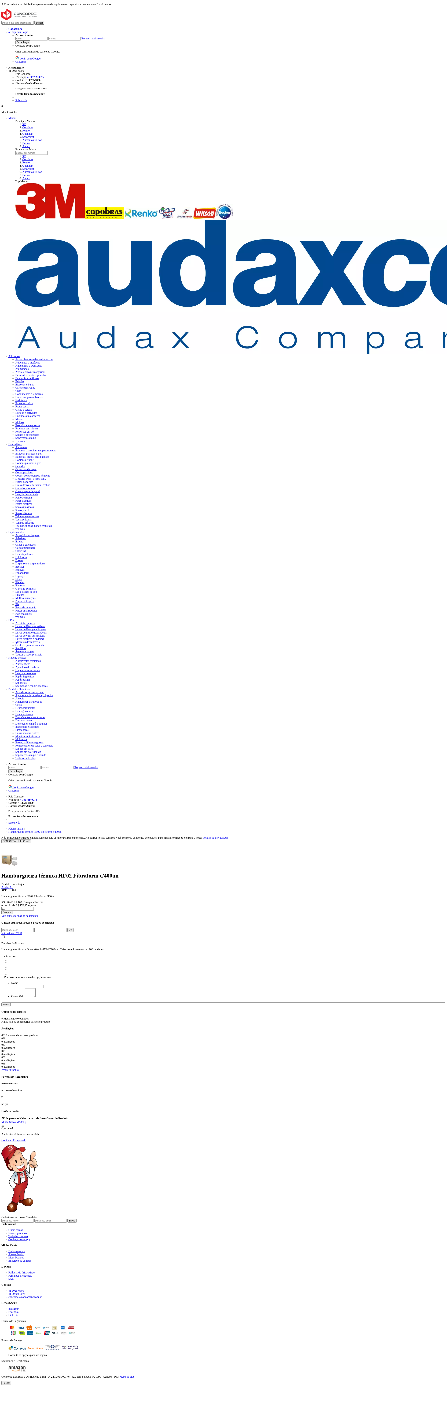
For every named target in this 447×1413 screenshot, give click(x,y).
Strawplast (28, 136)
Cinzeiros (20, 550)
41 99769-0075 (16, 1293)
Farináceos (21, 400)
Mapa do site (127, 1376)
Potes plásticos (23, 500)
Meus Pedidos (16, 1257)
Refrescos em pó (24, 431)
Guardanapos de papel (27, 491)
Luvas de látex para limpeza (30, 629)
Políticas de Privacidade (21, 1272)
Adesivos (20, 538)
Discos (19, 560)
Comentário (17, 996)
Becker (26, 143)
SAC (11, 1278)
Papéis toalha (22, 679)
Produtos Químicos (19, 689)
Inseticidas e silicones (27, 726)
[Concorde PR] (19, 19)
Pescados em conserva (27, 425)
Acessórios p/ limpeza (27, 535)
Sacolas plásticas (24, 506)
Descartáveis (15, 444)
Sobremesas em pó (25, 437)
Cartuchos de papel (25, 469)
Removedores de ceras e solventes (34, 745)
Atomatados (22, 368)
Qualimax (27, 133)
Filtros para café (24, 481)
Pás (17, 604)
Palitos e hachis (23, 497)
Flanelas (19, 582)
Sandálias (20, 648)
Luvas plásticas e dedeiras (29, 638)
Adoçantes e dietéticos (27, 362)
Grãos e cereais (23, 409)
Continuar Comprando (13, 1140)
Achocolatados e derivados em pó (34, 359)
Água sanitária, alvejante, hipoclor (34, 695)
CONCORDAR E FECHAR (16, 841)
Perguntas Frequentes (20, 1275)
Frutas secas (22, 406)
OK (70, 930)
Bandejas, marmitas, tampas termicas (35, 450)
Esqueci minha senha (93, 38)
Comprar (7, 912)
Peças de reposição (25, 607)
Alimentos (14, 356)
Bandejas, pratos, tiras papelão (32, 456)
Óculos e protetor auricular (30, 645)
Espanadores (22, 572)
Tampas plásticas (24, 522)
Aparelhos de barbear (27, 667)
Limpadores (21, 729)
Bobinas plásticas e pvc (28, 463)
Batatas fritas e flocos (27, 378)
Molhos (19, 422)
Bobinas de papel (24, 459)
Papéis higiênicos (24, 676)
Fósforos (20, 585)
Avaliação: (7, 887)
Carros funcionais (25, 547)
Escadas (19, 566)
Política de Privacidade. (216, 837)
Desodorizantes (23, 720)
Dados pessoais (16, 1251)
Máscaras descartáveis (27, 641)
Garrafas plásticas (25, 488)
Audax (26, 146)
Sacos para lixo (23, 510)
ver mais (20, 441)
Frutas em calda (24, 403)
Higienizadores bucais (27, 670)
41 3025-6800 (16, 1290)
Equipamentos (16, 532)
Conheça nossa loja (19, 1239)
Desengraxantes (24, 711)
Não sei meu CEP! (11, 933)
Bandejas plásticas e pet (28, 453)
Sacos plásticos (23, 513)
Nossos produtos (17, 1233)
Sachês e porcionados (27, 434)
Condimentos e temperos (29, 393)
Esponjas (20, 576)
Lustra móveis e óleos (27, 733)
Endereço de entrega (19, 1260)
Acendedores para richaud (29, 692)
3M (24, 124)
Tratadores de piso (25, 758)
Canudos (20, 466)
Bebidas (19, 381)
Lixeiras (19, 594)
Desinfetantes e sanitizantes (30, 717)
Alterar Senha (16, 1254)
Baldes (19, 541)
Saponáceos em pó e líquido (30, 755)
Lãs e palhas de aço (26, 591)
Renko (26, 130)
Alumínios (21, 447)
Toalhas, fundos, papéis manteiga (33, 525)
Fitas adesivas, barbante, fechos (32, 485)
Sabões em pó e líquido (28, 751)
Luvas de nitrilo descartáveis (31, 632)
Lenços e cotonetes (25, 673)
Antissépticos (22, 663)
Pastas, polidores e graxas (29, 742)
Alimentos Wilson (32, 139)
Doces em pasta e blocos (28, 397)
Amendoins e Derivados (28, 365)
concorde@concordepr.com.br (25, 1296)
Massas (19, 419)
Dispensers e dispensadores (30, 563)
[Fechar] (2, 1126)
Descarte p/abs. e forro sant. (30, 478)
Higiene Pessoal (17, 657)
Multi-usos (21, 739)
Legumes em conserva (27, 415)
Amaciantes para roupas (28, 701)
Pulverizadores (23, 613)
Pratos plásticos (23, 503)
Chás (18, 390)
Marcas (12, 118)
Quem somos (15, 1229)
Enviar (6, 1004)
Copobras (27, 127)
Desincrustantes (24, 714)
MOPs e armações (25, 598)
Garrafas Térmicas (25, 588)
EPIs (11, 620)
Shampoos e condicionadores (31, 685)
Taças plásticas (23, 519)
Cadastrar (20, 61)
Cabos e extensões (25, 544)
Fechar (6, 1383)
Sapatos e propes (24, 651)
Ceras (18, 704)
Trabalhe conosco (18, 1236)
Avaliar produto (10, 1069)
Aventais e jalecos (25, 623)
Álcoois (19, 698)
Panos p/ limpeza (24, 601)
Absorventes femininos (28, 660)
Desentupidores (23, 554)
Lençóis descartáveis (26, 494)
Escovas (19, 569)
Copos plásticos (24, 472)
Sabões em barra (24, 748)
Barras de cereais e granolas (30, 375)
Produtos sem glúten (26, 428)
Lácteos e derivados (26, 412)
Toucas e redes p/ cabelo (28, 654)
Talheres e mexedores (27, 516)
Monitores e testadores (27, 736)
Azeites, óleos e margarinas (30, 371)
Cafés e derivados (25, 387)
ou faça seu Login (18, 32)
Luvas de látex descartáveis (30, 626)
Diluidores (21, 557)
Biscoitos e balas (24, 384)
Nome (14, 982)
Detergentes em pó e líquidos (31, 723)
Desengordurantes (25, 707)
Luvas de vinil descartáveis (30, 635)
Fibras (18, 579)
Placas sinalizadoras (26, 610)
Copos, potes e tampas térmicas (32, 475)
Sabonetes (21, 682)
